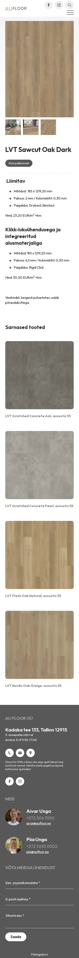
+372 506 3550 (40, 818)
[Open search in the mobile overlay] (69, 5)
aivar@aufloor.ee (38, 823)
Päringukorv (39, 954)
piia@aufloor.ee (37, 852)
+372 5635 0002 (41, 846)
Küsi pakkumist (19, 163)
